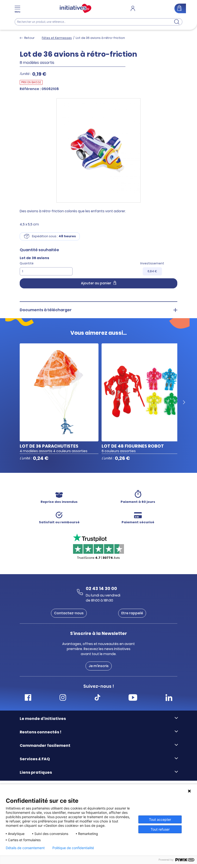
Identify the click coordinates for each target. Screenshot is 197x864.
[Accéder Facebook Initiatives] (28, 698)
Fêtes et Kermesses (57, 38)
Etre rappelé (132, 613)
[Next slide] (184, 402)
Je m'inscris (99, 665)
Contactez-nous (69, 613)
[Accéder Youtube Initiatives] (133, 698)
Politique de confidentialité (73, 848)
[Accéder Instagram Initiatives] (63, 698)
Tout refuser (160, 829)
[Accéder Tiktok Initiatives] (97, 698)
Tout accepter (160, 819)
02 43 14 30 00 (101, 588)
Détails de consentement (25, 848)
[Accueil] (75, 8)
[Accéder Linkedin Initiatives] (169, 698)
